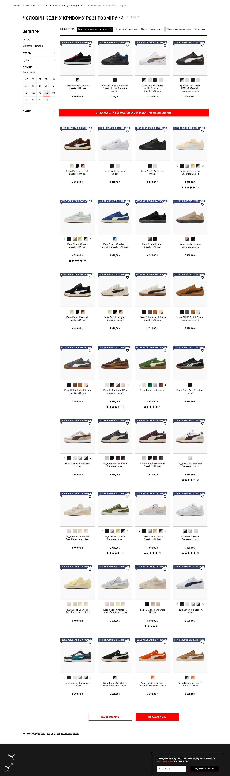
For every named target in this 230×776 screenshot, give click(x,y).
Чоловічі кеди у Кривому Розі (67, 5)
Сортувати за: (67, 29)
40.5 (46, 86)
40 (40, 86)
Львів (76, 733)
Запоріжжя (66, 733)
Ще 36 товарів (110, 716)
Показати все (157, 716)
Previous (177, 165)
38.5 (26, 86)
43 (40, 93)
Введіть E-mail (164, 769)
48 (47, 100)
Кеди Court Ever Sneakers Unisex (190, 391)
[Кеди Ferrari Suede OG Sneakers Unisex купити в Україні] (77, 58)
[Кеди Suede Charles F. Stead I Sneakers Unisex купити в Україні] (115, 655)
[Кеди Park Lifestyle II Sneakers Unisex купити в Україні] (77, 144)
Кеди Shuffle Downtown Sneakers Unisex (115, 464)
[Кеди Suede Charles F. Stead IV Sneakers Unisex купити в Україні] (152, 655)
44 (47, 93)
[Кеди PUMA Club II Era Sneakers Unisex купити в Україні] (115, 363)
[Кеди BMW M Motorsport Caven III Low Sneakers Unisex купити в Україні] (115, 58)
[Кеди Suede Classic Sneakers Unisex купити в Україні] (190, 144)
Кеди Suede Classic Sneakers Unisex (190, 172)
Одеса (57, 733)
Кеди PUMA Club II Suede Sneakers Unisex (152, 318)
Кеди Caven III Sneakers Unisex (77, 464)
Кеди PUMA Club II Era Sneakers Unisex (115, 391)
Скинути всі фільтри (33, 46)
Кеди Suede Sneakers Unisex (115, 172)
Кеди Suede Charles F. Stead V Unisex (190, 684)
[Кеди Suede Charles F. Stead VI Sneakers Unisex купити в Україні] (115, 217)
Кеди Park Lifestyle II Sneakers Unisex (77, 172)
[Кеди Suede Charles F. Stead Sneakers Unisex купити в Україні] (77, 509)
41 (54, 86)
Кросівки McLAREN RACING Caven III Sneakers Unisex (152, 88)
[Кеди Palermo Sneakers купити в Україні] (152, 363)
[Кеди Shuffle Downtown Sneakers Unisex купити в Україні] (115, 436)
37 (40, 79)
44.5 (53, 93)
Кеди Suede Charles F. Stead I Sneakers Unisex (115, 684)
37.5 (46, 79)
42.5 (33, 93)
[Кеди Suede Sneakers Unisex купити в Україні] (115, 144)
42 (26, 93)
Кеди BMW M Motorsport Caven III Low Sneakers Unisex (115, 88)
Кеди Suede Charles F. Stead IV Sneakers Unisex (153, 684)
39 (33, 86)
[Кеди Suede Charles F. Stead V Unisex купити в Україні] (190, 655)
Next (203, 165)
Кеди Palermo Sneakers (152, 390)
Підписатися (204, 768)
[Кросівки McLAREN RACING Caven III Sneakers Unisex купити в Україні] (152, 58)
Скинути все (29, 72)
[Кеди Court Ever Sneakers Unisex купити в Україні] (190, 363)
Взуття (44, 5)
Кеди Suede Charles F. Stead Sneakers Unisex (77, 538)
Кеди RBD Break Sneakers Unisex (190, 538)
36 (33, 79)
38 (54, 79)
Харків (41, 733)
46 (33, 100)
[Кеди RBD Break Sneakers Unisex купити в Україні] (190, 509)
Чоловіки (30, 5)
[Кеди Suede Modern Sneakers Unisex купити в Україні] (152, 217)
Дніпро (49, 733)
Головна (17, 5)
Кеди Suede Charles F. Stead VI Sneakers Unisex (115, 245)
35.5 (26, 79)
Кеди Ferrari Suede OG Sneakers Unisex (77, 87)
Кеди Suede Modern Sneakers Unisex (152, 245)
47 (40, 100)
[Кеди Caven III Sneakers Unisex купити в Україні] (77, 436)
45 (26, 100)
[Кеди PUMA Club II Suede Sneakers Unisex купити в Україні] (152, 290)
